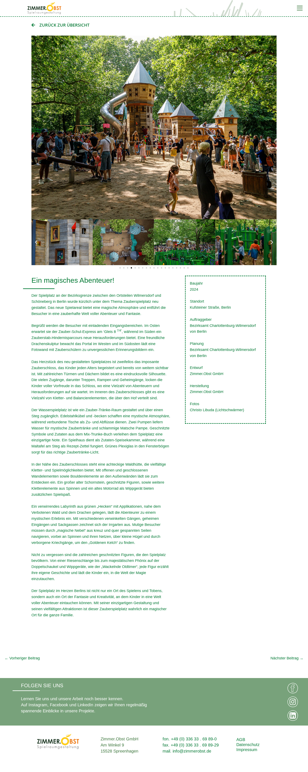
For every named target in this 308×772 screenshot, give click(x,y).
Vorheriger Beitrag (22, 658)
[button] (255, 8)
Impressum (246, 749)
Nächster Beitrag (286, 658)
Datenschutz (248, 744)
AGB (240, 739)
